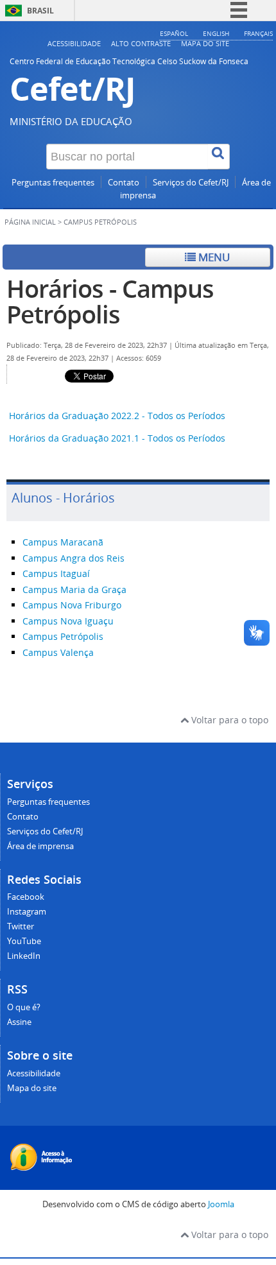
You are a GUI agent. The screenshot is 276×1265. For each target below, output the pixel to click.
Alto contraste (141, 43)
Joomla (221, 1204)
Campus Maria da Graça (74, 589)
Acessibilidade (74, 43)
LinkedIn (23, 956)
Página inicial (30, 222)
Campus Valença (58, 652)
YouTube (24, 941)
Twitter (20, 926)
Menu (213, 257)
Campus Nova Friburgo (71, 605)
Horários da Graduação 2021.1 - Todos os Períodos (117, 438)
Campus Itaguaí (56, 573)
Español (174, 33)
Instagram (26, 911)
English (216, 33)
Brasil (40, 10)
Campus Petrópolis (62, 636)
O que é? (23, 1007)
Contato (123, 182)
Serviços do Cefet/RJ (191, 182)
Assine (19, 1022)
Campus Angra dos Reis (73, 558)
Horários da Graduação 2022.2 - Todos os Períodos (117, 415)
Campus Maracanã (62, 542)
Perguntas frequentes (53, 182)
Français (258, 33)
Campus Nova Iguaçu (68, 621)
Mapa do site (205, 43)
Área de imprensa (40, 846)
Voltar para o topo (228, 720)
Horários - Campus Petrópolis (110, 301)
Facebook (25, 896)
